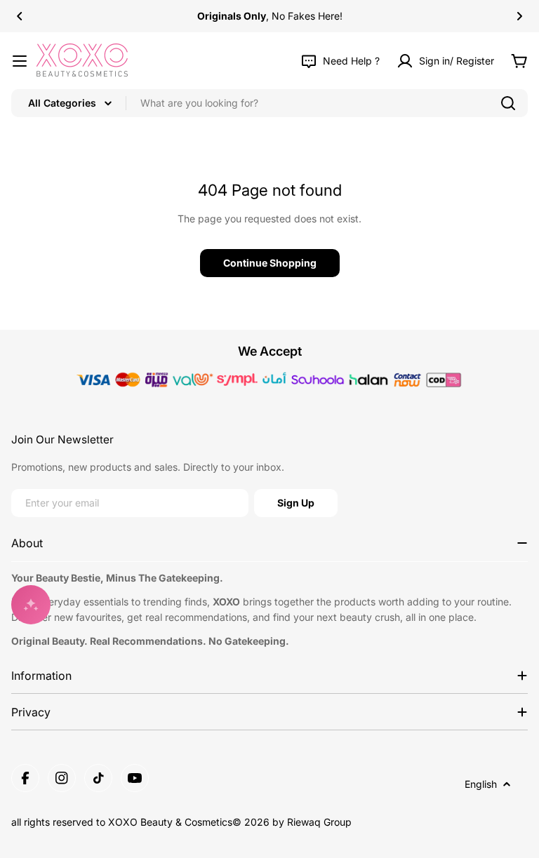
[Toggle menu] (19, 61)
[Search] (508, 103)
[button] (19, 16)
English (481, 784)
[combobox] (269, 103)
